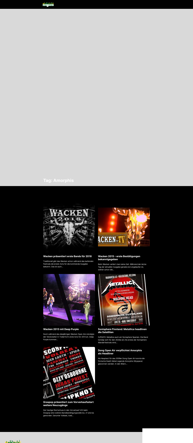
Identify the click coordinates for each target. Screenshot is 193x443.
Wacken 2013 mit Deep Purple (61, 329)
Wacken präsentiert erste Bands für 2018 (67, 256)
